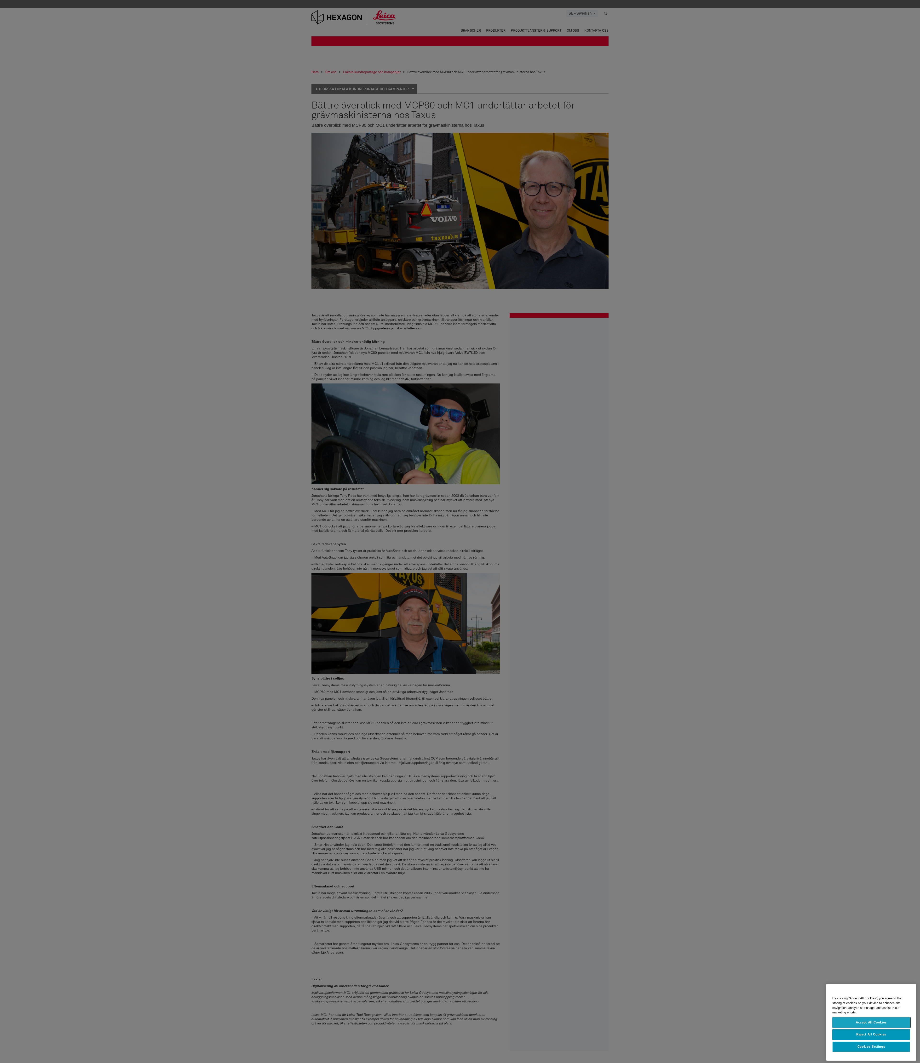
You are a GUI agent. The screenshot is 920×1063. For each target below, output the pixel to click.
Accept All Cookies (871, 1022)
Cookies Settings (871, 1046)
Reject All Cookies (871, 1034)
